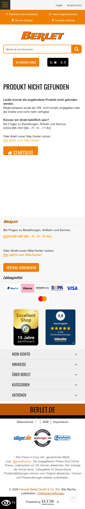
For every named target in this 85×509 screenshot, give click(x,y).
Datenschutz (25, 422)
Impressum (60, 422)
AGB (45, 422)
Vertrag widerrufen (21, 267)
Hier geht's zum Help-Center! (21, 140)
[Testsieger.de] (42, 437)
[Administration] (58, 502)
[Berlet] (42, 36)
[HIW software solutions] (48, 502)
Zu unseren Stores (26, 62)
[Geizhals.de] (62, 437)
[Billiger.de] (22, 437)
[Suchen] (76, 49)
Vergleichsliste (74, 5)
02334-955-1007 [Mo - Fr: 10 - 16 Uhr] (27, 236)
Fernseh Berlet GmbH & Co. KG (39, 489)
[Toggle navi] (5, 5)
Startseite (22, 152)
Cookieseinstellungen (50, 493)
